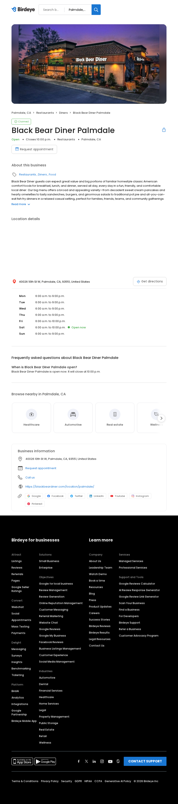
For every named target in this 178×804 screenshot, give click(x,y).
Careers (94, 613)
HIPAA (88, 781)
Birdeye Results (99, 632)
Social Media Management (57, 661)
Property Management (54, 716)
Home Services (49, 703)
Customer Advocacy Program (138, 635)
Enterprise (46, 567)
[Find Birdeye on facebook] (79, 761)
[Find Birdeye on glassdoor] (118, 761)
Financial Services (51, 690)
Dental (43, 684)
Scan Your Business (132, 603)
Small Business (49, 561)
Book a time (97, 580)
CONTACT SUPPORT (145, 761)
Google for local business (56, 583)
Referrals (17, 574)
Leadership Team (100, 567)
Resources (96, 587)
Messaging (19, 649)
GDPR (78, 781)
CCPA (98, 781)
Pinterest (37, 504)
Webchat (18, 607)
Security (66, 781)
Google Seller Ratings (20, 589)
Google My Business (52, 635)
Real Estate (46, 729)
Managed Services (131, 561)
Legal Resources (99, 639)
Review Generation (51, 596)
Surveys (17, 655)
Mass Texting (20, 626)
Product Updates (100, 606)
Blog (92, 593)
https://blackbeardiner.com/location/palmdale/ (59, 487)
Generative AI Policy (118, 781)
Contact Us (96, 645)
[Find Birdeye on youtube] (110, 761)
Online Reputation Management (61, 603)
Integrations (20, 704)
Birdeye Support (129, 622)
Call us (30, 477)
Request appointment (36, 149)
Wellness (45, 742)
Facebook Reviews (51, 642)
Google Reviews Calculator (137, 583)
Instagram (142, 496)
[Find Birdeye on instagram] (102, 761)
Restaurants (45, 113)
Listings (17, 561)
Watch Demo (98, 574)
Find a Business (129, 609)
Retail (43, 736)
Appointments (21, 620)
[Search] (96, 9)
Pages (16, 580)
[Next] (161, 418)
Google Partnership (19, 712)
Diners (63, 113)
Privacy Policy (50, 781)
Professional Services (133, 567)
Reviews (17, 567)
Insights (17, 662)
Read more (19, 204)
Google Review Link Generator (139, 596)
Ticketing (18, 675)
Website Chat (48, 622)
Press (92, 600)
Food (52, 174)
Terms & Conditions (25, 781)
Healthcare (46, 697)
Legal (42, 710)
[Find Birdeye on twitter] (86, 761)
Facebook (58, 496)
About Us (95, 561)
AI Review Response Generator (139, 590)
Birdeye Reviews (99, 626)
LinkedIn (99, 496)
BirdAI (15, 691)
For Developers (129, 616)
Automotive (47, 677)
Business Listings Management (60, 648)
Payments (18, 633)
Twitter (79, 496)
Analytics (18, 697)
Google (36, 496)
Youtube (120, 496)
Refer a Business (130, 629)
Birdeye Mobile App (24, 721)
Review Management (53, 590)
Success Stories (99, 619)
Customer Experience (53, 655)
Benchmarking (21, 668)
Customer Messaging (53, 609)
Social (15, 613)
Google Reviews (49, 629)
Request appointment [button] (40, 468)
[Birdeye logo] (24, 10)
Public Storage (48, 723)
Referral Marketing (51, 616)
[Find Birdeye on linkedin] (94, 761)
